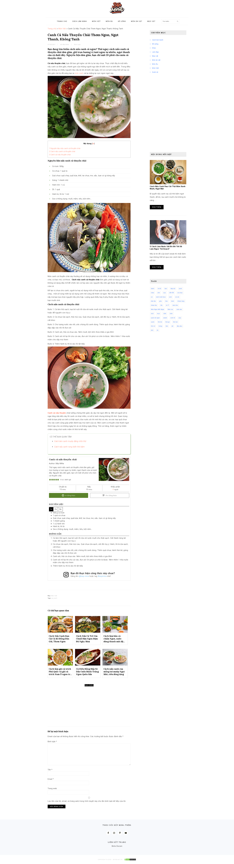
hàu (166, 301)
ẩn (93, 144)
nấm (164, 313)
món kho (175, 305)
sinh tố (173, 318)
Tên (50, 770)
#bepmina (102, 576)
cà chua (179, 293)
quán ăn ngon (155, 318)
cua (164, 293)
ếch (152, 330)
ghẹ (160, 301)
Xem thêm (89, 685)
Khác (154, 48)
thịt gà (168, 322)
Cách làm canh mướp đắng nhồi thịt (70, 441)
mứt (152, 313)
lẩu (161, 305)
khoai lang (181, 301)
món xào (179, 309)
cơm (170, 297)
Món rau (170, 309)
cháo (152, 293)
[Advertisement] (89, 713)
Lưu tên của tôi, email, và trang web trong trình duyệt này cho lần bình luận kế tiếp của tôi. (87, 801)
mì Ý (167, 305)
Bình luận (77, 44)
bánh (152, 288)
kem (172, 301)
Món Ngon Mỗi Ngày (157, 309)
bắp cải (173, 288)
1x (51, 509)
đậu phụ (179, 326)
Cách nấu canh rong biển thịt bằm (69, 447)
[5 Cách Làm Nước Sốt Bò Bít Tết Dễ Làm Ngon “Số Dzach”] (168, 244)
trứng (160, 326)
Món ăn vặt (156, 60)
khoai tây (154, 305)
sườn (152, 322)
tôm (167, 326)
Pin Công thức (111, 495)
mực (158, 313)
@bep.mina (84, 576)
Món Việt (62, 29)
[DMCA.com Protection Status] (130, 859)
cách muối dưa (161, 297)
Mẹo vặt (155, 56)
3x (60, 509)
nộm (171, 313)
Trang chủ (52, 29)
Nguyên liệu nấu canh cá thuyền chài (64, 148)
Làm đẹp (155, 52)
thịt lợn (175, 322)
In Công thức (70, 495)
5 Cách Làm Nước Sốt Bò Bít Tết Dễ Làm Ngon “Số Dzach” (166, 247)
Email (51, 779)
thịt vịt (153, 326)
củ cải (177, 297)
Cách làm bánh (157, 40)
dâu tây (153, 301)
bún (166, 288)
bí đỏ (159, 288)
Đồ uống (155, 44)
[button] (50, 479)
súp (180, 318)
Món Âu (155, 64)
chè (159, 293)
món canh (79, 73)
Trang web (52, 788)
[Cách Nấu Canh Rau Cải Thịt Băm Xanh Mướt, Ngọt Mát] (168, 184)
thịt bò (160, 322)
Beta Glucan (117, 846)
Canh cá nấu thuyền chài (60, 155)
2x (56, 509)
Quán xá (155, 72)
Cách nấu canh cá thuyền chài (62, 151)
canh (55, 598)
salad (165, 318)
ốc (157, 330)
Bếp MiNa (117, 8)
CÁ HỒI (171, 293)
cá (52, 598)
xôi (172, 326)
